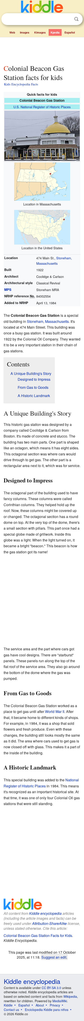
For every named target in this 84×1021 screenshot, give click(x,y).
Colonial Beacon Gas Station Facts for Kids (38, 935)
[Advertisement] (42, 50)
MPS (7, 289)
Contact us (11, 1009)
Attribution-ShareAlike (49, 923)
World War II (54, 711)
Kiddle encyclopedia (45, 913)
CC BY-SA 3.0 (51, 987)
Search (76, 19)
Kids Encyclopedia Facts (21, 84)
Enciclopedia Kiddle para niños (46, 1009)
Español (70, 32)
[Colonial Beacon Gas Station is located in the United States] (42, 226)
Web (12, 32)
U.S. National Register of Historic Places (42, 106)
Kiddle (8, 1005)
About (40, 1005)
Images (24, 32)
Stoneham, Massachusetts (48, 321)
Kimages (40, 32)
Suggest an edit (53, 957)
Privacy (55, 1005)
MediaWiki (59, 1001)
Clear (67, 19)
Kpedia (55, 32)
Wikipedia (70, 996)
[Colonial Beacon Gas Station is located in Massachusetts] (42, 181)
